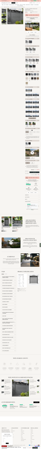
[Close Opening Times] (12, 433)
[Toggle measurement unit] (32, 130)
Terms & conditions (22, 433)
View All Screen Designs (32, 118)
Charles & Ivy (4, 445)
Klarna (21, 435)
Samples (40, 245)
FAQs (31, 434)
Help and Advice (32, 435)
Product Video (29, 21)
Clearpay (19, 446)
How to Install (32, 433)
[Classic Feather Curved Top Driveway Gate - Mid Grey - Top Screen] (17, 221)
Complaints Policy (22, 440)
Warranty (22, 434)
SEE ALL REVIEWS (36, 402)
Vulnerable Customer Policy (23, 439)
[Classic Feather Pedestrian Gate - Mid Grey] (6, 221)
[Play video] (32, 153)
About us (22, 429)
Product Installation (36, 21)
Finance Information (32, 439)
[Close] (40, 242)
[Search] (36, 3)
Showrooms (32, 429)
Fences (12, 429)
